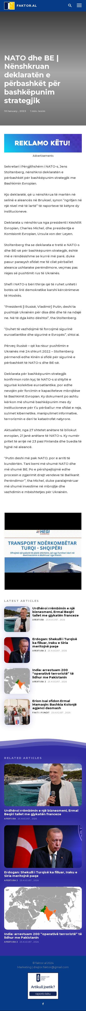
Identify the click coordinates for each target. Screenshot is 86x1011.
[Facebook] (43, 1004)
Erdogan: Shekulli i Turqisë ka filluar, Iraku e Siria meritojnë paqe (54, 642)
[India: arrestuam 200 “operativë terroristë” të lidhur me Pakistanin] (17, 681)
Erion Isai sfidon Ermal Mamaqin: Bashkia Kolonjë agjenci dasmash (54, 704)
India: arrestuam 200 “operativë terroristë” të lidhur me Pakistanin (53, 673)
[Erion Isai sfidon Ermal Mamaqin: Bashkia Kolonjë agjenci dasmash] (17, 712)
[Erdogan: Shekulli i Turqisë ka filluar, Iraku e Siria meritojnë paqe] (17, 650)
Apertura (38, 620)
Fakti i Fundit (40, 712)
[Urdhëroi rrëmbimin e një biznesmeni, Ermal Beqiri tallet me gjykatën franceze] (17, 619)
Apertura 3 (39, 651)
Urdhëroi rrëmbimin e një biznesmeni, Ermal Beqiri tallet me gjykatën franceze (55, 612)
